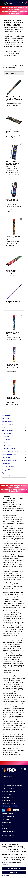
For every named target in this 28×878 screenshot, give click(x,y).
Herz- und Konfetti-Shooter (13, 726)
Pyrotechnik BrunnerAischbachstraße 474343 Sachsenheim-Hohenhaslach (12, 780)
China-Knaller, (12, 690)
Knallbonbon (17, 742)
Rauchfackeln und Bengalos (11, 735)
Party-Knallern (17, 740)
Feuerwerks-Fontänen (10, 709)
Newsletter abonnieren (8, 803)
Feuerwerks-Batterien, (10, 699)
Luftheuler (21, 695)
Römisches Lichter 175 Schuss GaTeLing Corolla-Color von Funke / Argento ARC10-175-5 (14, 99)
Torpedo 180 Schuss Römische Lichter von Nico (13, 334)
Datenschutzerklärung (8, 862)
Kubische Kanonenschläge (11, 693)
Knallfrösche (9, 697)
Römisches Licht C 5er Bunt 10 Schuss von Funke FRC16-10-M (13, 201)
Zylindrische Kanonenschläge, (13, 691)
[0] (25, 3)
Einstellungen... (5, 875)
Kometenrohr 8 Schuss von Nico (13, 302)
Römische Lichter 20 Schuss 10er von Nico (12, 271)
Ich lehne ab (13, 872)
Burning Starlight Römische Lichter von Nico (13, 399)
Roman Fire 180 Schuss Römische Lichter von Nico (13, 238)
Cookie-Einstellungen (8, 835)
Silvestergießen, (8, 740)
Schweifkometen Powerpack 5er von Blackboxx (12, 131)
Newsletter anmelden (13, 9)
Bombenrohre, (7, 701)
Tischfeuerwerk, (18, 738)
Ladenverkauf (20, 679)
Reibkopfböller (7, 695)
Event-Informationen (8, 816)
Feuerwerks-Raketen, (16, 703)
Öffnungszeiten (6, 800)
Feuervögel (11, 716)
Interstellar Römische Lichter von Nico (13, 365)
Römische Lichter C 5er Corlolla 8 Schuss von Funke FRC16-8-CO (13, 163)
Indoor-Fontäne (8, 725)
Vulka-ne (17, 707)
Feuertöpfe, (15, 701)
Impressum (5, 864)
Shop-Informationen (8, 814)
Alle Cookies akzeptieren (13, 868)
